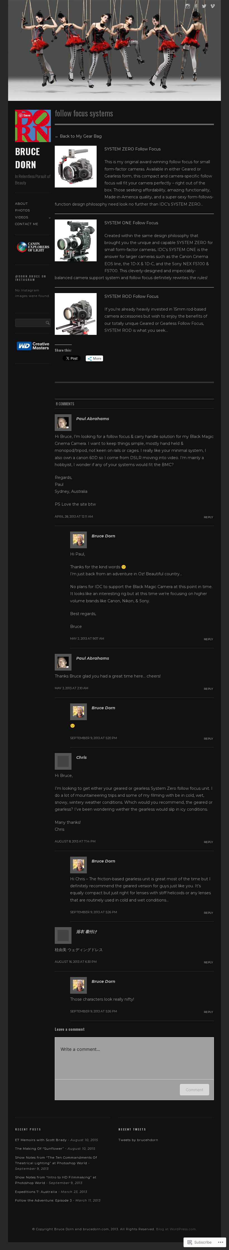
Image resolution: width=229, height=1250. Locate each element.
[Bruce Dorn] (114, 51)
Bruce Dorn (27, 158)
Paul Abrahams (92, 418)
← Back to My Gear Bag (78, 136)
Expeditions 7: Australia (36, 1192)
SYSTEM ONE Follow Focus (131, 222)
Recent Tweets (132, 1129)
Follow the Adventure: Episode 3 (43, 1200)
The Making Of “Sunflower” (39, 1149)
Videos (21, 217)
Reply (208, 517)
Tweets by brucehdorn (138, 1140)
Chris (81, 757)
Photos (22, 210)
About (21, 204)
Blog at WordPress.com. (176, 1229)
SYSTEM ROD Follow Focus (131, 296)
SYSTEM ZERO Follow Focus (132, 149)
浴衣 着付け (86, 931)
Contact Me (26, 224)
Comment (194, 1089)
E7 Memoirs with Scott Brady (41, 1140)
